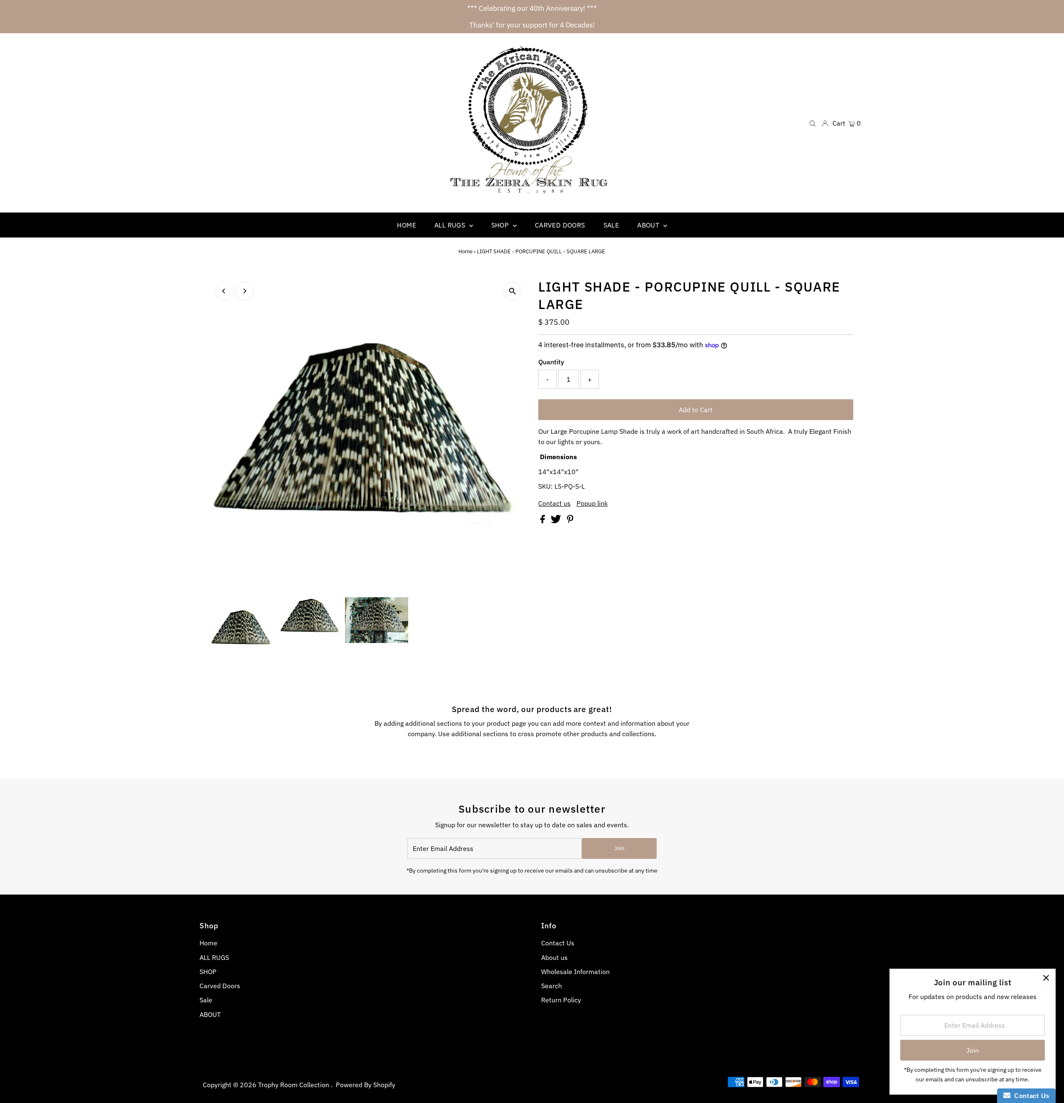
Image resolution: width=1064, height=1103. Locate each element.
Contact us (554, 503)
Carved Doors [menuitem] (560, 225)
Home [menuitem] (406, 225)
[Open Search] (812, 123)
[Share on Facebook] (543, 521)
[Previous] (224, 291)
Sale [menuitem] (611, 225)
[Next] (244, 291)
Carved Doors (220, 986)
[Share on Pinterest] (570, 521)
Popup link (592, 503)
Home (465, 251)
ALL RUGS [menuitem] (450, 225)
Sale (206, 1000)
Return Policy (561, 1000)
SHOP (208, 971)
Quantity (551, 362)
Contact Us (557, 943)
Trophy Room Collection (294, 1085)
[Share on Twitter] (557, 521)
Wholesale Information (575, 971)
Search (551, 986)
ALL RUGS (214, 957)
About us (554, 957)
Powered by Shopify (365, 1085)
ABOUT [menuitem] (649, 225)
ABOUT (210, 1014)
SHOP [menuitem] (501, 225)
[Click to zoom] (512, 291)
